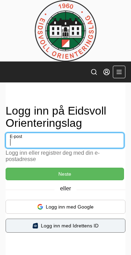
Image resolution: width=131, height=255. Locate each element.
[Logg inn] (106, 72)
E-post (16, 136)
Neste (64, 174)
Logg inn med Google (70, 207)
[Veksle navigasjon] (119, 72)
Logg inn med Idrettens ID (70, 225)
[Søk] (94, 72)
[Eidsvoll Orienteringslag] (65, 30)
